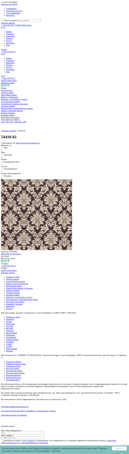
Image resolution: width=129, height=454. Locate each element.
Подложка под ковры (10, 117)
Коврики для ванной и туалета (14, 99)
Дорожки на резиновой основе (15, 366)
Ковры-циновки (8, 113)
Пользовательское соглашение (14, 415)
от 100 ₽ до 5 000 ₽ (17, 257)
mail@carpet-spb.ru (24, 25)
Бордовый (20, 216)
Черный (19, 244)
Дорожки (10, 34)
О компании (11, 9)
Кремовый (20, 228)
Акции (4, 49)
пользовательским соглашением (34, 443)
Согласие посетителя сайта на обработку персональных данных (28, 411)
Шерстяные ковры (9, 95)
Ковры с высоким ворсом (12, 111)
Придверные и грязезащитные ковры (17, 108)
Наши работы (9, 413)
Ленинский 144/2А (9, 4)
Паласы (9, 38)
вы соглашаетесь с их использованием (35, 451)
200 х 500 (14, 122)
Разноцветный (22, 232)
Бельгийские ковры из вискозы (14, 104)
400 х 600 (22, 122)
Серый (19, 237)
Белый (19, 214)
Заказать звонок (8, 23)
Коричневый (21, 225)
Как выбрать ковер (9, 401)
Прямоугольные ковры (16, 364)
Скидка (24, 143)
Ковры (9, 32)
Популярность (34, 143)
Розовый (20, 235)
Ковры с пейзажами (9, 97)
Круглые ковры (20, 339)
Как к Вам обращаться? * (12, 430)
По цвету (13, 208)
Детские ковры (7, 93)
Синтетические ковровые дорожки (17, 358)
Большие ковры (7, 115)
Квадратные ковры (21, 343)
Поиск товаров (10, 20)
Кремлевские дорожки (16, 384)
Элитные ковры (8, 106)
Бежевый (20, 212)
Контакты (10, 15)
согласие (30, 440)
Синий (19, 239)
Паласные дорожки (15, 379)
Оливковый (21, 230)
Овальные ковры (20, 334)
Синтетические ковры (10, 102)
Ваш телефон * (7, 435)
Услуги (9, 41)
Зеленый (20, 223)
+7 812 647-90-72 (8, 25)
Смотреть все (6, 90)
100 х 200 (5, 122)
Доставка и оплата (14, 11)
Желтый (19, 221)
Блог (8, 45)
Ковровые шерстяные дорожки (16, 374)
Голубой (19, 219)
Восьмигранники (23, 351)
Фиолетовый (21, 241)
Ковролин (10, 36)
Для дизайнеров (13, 13)
